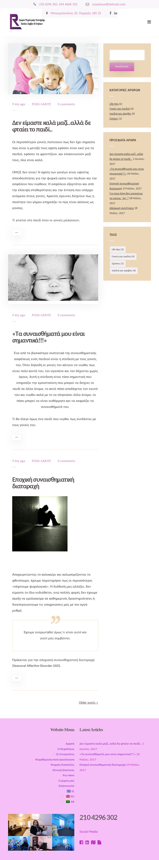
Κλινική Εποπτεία (63, 770)
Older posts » (88, 702)
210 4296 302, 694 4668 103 (57, 4)
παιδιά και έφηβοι (120, 113)
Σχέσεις (114, 118)
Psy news (68, 775)
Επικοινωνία (66, 786)
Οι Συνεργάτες (65, 754)
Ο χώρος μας (66, 780)
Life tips (114, 104)
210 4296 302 (98, 817)
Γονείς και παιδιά (120, 108)
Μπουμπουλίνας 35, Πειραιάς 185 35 (75, 13)
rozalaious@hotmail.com (108, 4)
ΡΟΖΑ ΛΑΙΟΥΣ (41, 104)
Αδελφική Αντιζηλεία (122, 208)
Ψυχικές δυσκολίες (62, 765)
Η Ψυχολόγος (66, 749)
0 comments (66, 104)
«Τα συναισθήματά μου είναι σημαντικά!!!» (108, 754)
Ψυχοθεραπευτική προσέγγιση (54, 759)
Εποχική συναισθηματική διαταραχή (103, 765)
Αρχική (70, 743)
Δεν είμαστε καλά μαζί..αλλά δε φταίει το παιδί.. (51, 126)
